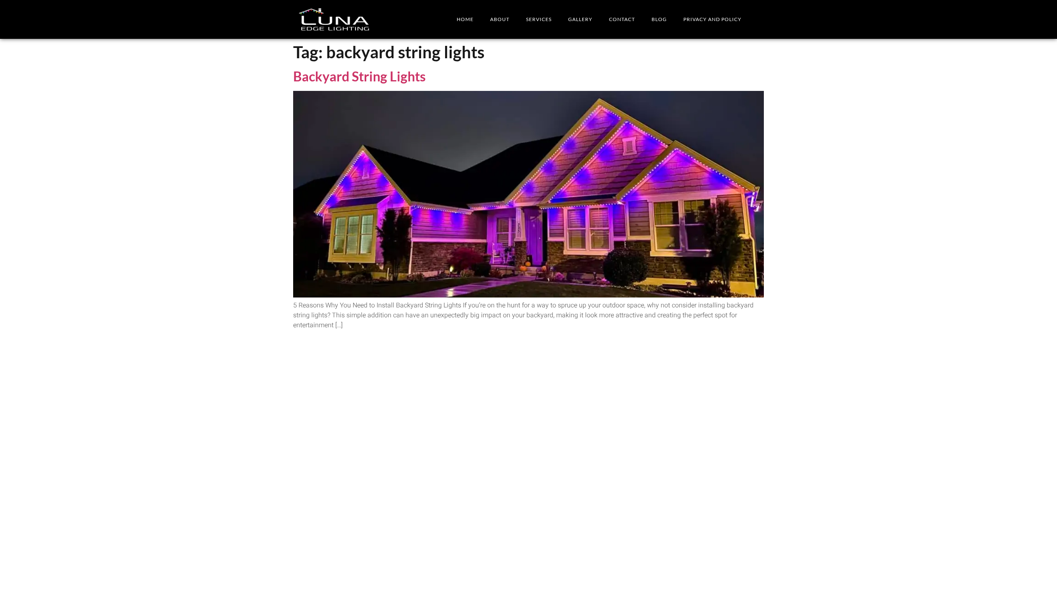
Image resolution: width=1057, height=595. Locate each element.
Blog (659, 19)
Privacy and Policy (712, 19)
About (500, 19)
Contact (622, 19)
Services (539, 19)
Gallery (580, 19)
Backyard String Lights (359, 76)
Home (465, 19)
